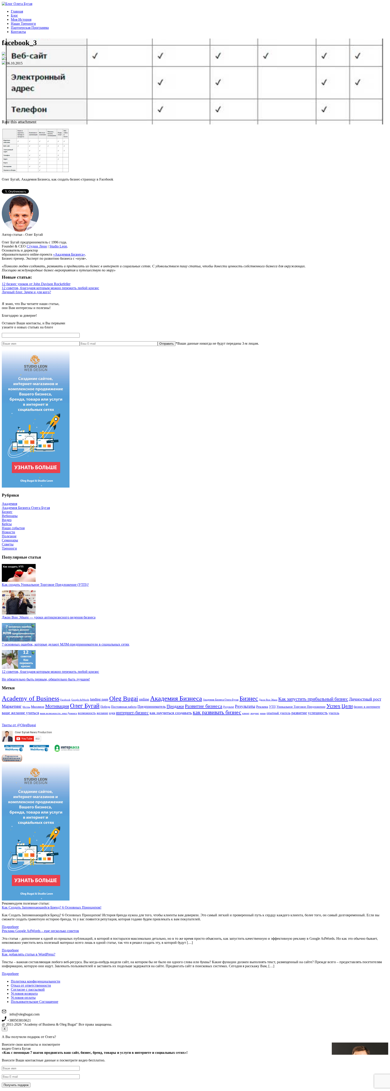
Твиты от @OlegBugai (19, 725)
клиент (245, 713)
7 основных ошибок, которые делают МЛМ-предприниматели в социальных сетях (65, 644)
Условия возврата (24, 993)
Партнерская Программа (30, 28)
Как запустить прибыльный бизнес (313, 699)
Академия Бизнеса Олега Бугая (26, 508)
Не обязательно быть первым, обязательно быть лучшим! (46, 679)
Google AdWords (80, 700)
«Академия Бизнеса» (69, 254)
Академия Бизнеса (176, 698)
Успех (333, 706)
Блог (14, 15)
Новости (8, 532)
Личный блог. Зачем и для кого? (26, 292)
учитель (334, 713)
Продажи (175, 706)
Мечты (26, 707)
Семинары (10, 540)
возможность (87, 713)
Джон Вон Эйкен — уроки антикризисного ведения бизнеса (48, 617)
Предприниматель (151, 706)
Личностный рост (365, 699)
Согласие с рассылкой (28, 989)
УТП (272, 706)
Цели (347, 706)
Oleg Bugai (123, 698)
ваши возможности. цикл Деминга (58, 713)
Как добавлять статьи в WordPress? (28, 954)
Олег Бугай (85, 705)
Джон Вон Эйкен (268, 700)
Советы (8, 544)
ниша (263, 713)
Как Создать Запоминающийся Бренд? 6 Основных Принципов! (51, 907)
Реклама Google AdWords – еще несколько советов (40, 931)
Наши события (13, 528)
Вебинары (10, 516)
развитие (299, 713)
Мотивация (57, 706)
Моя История (21, 19)
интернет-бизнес (132, 712)
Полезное (9, 536)
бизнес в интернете (367, 706)
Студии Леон (37, 246)
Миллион (37, 706)
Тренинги (9, 548)
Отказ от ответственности (31, 985)
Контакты (18, 32)
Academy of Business (30, 698)
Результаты (245, 706)
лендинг (254, 713)
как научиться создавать (171, 713)
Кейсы (7, 524)
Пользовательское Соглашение (34, 1002)
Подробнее (10, 927)
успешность (318, 713)
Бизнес (7, 512)
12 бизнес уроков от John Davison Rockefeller (36, 284)
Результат (228, 706)
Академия (9, 504)
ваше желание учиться (20, 713)
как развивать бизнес (217, 712)
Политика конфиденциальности (35, 981)
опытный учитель (278, 713)
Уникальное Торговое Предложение (300, 706)
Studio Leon (58, 246)
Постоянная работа (124, 706)
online (144, 699)
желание (102, 713)
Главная (17, 11)
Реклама (262, 706)
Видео (7, 520)
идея (112, 713)
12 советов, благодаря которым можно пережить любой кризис (50, 288)
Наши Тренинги (23, 23)
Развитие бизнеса (203, 706)
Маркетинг (12, 706)
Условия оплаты (23, 997)
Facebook (65, 700)
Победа (105, 706)
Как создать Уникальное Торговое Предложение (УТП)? (45, 585)
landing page (99, 699)
